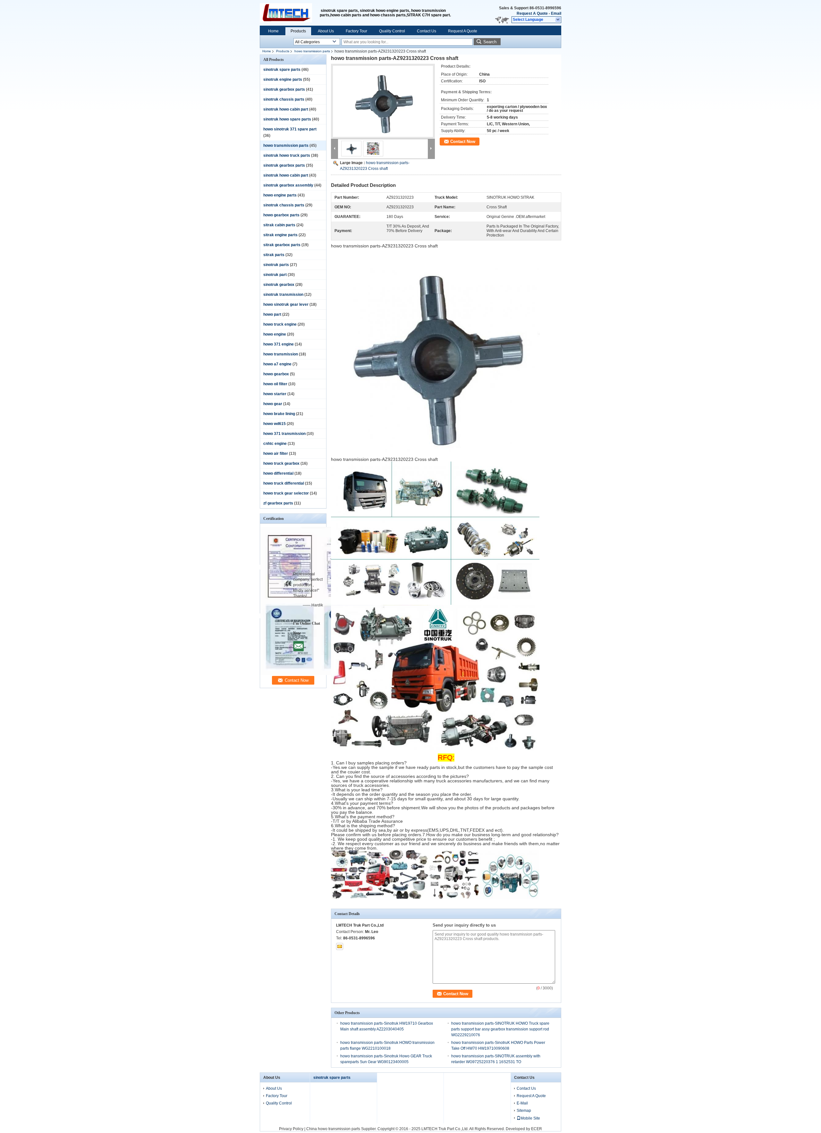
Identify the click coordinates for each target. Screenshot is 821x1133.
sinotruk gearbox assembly (288, 185)
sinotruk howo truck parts (286, 155)
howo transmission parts (312, 51)
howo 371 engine (278, 344)
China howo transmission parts (333, 1129)
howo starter (274, 394)
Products (298, 31)
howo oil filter (275, 384)
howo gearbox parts (281, 215)
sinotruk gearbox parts (284, 89)
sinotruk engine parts (282, 79)
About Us (326, 31)
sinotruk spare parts (281, 69)
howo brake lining (279, 414)
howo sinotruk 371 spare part (290, 129)
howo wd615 (274, 423)
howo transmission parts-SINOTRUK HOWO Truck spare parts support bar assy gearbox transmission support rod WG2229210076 (500, 1029)
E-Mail (522, 1103)
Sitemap (524, 1110)
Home (273, 31)
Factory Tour (356, 31)
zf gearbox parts (278, 503)
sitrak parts (273, 255)
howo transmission (280, 354)
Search (489, 41)
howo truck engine (280, 324)
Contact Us (426, 31)
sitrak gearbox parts (281, 245)
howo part (272, 314)
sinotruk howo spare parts (287, 119)
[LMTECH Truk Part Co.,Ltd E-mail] (339, 946)
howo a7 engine (277, 364)
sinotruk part (275, 274)
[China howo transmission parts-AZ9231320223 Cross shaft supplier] (383, 101)
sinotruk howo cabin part (285, 109)
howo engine (274, 334)
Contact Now (462, 141)
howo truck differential (283, 483)
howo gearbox (276, 374)
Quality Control (392, 31)
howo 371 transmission (284, 433)
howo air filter (275, 453)
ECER (536, 1129)
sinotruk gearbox (278, 284)
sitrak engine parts (280, 235)
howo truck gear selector (286, 493)
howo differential (278, 473)
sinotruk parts (276, 264)
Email (556, 13)
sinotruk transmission (283, 294)
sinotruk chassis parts (283, 99)
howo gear (272, 404)
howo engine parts (280, 195)
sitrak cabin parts (279, 225)
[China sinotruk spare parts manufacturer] (290, 13)
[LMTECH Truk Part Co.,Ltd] (558, 20)
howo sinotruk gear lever (286, 304)
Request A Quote (532, 13)
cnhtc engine (275, 443)
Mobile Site (530, 1118)
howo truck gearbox (281, 463)
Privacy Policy (291, 1129)
